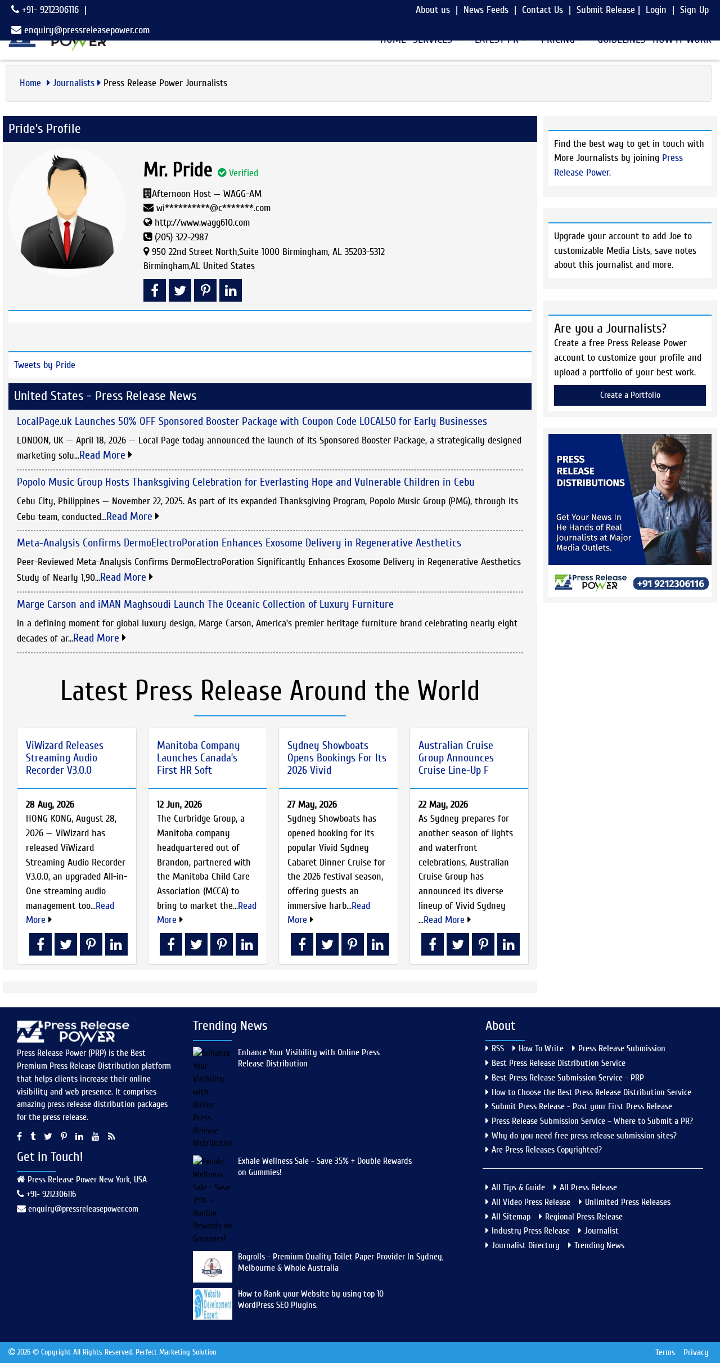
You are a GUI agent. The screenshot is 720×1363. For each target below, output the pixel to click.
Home (32, 83)
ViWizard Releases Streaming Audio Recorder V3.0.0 (65, 758)
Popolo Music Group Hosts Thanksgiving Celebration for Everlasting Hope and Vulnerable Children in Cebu (246, 482)
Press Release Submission (621, 1048)
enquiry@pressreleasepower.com (87, 30)
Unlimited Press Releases (627, 1202)
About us (433, 10)
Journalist (601, 1231)
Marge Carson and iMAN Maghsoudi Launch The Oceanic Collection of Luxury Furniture (205, 604)
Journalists (73, 83)
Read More (103, 455)
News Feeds (486, 10)
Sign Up (694, 10)
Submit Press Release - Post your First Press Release (582, 1106)
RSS (498, 1048)
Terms (665, 1352)
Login (656, 10)
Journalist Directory (526, 1245)
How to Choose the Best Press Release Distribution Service (591, 1092)
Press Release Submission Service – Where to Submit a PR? (592, 1121)
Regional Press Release (584, 1217)
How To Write (541, 1048)
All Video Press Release (531, 1202)
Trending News (599, 1245)
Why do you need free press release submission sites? (584, 1136)
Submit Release (606, 10)
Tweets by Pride (44, 365)
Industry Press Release (531, 1231)
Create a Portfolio (630, 395)
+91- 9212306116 (49, 10)
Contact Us (542, 10)
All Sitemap (511, 1217)
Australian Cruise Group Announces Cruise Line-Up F (456, 758)
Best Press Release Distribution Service (559, 1063)
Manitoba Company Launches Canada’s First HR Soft (198, 758)
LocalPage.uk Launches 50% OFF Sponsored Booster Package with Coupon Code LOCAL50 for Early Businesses (252, 421)
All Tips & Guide (518, 1187)
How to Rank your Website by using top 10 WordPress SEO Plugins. (311, 1299)
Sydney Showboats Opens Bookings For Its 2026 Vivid (336, 758)
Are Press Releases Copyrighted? (547, 1150)
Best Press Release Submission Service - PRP (568, 1078)
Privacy (696, 1352)
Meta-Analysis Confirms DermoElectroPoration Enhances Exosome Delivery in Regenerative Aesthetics (239, 542)
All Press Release (588, 1187)
